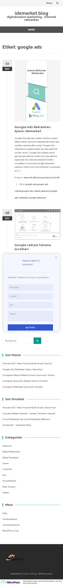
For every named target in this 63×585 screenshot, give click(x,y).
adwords (28, 177)
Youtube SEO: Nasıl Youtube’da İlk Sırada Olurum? (27, 363)
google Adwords (37, 197)
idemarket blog (31, 13)
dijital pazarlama (41, 177)
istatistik (54, 177)
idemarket (16, 573)
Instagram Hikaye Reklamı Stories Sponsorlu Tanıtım (28, 375)
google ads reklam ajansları (36, 191)
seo (4, 475)
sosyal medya (9, 480)
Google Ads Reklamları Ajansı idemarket (22, 369)
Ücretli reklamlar (10, 419)
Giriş (4, 513)
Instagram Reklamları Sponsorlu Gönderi (22, 386)
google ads (31, 184)
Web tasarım (45, 573)
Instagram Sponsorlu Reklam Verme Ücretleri (25, 380)
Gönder (31, 327)
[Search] (37, 340)
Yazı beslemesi (9, 519)
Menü (49, 2)
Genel (5, 463)
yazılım (5, 492)
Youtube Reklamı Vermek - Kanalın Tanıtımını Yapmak (28, 413)
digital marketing (11, 451)
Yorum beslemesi (11, 524)
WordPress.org (10, 530)
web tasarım (9, 486)
